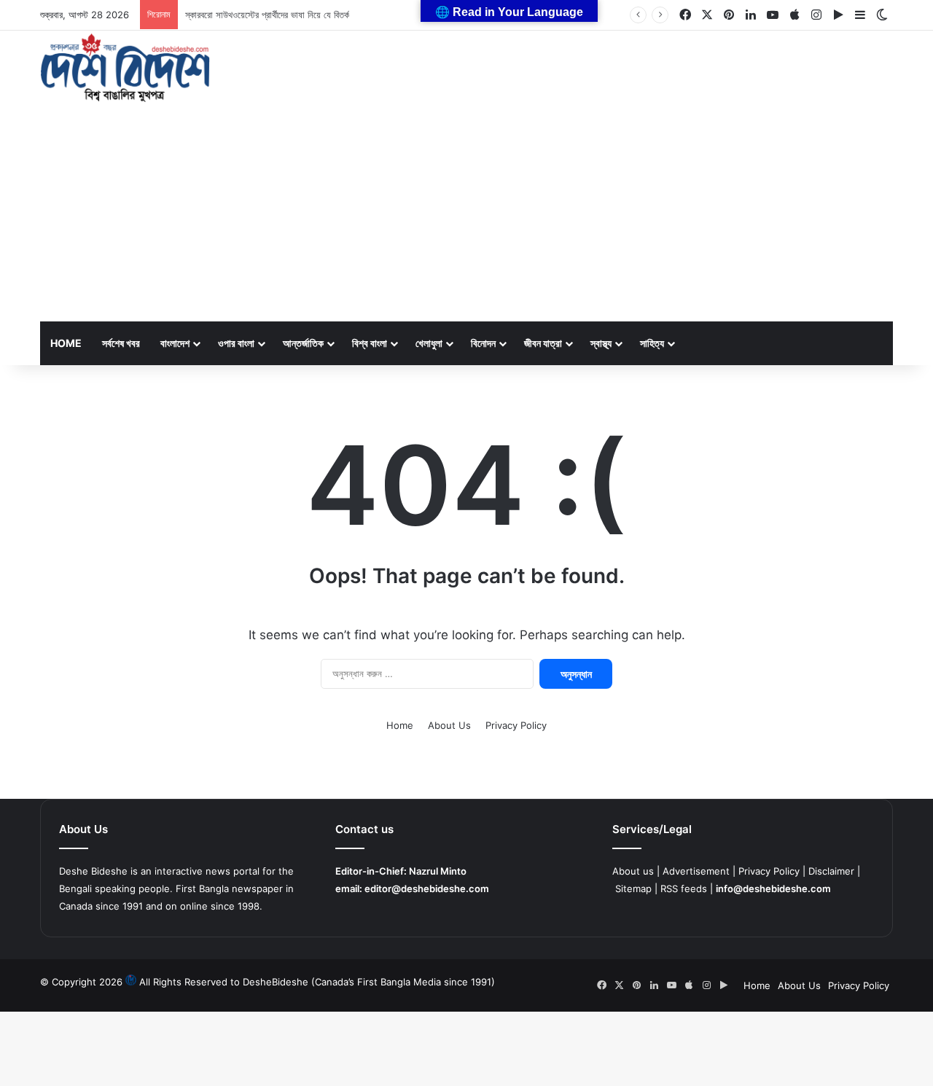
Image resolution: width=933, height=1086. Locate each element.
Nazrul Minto (437, 871)
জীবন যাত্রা (543, 343)
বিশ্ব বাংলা (369, 343)
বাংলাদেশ (175, 343)
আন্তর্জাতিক (303, 343)
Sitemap (633, 888)
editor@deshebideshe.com (426, 888)
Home (66, 343)
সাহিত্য (652, 343)
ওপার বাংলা (236, 343)
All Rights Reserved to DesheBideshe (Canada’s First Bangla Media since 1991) (317, 982)
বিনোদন (483, 343)
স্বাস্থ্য (601, 343)
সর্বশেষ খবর (121, 343)
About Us (449, 725)
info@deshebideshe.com (773, 888)
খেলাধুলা (428, 343)
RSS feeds (683, 888)
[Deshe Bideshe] (125, 68)
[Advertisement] (466, 212)
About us (633, 871)
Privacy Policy (516, 725)
